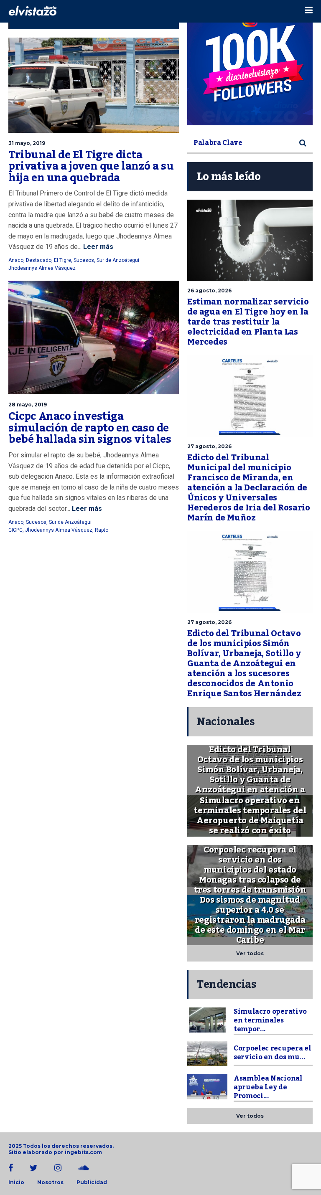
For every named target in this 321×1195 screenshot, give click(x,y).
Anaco (15, 260)
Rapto (101, 530)
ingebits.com (83, 1152)
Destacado (38, 260)
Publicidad (91, 1182)
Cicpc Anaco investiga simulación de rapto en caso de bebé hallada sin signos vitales (89, 428)
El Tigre (62, 260)
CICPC (15, 530)
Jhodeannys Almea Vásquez (42, 268)
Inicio (16, 1182)
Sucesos (84, 260)
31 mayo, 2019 (26, 143)
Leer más (97, 247)
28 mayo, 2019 (27, 404)
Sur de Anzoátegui (118, 260)
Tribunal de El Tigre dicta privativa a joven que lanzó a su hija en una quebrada (90, 166)
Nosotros (50, 1182)
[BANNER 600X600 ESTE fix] (250, 62)
